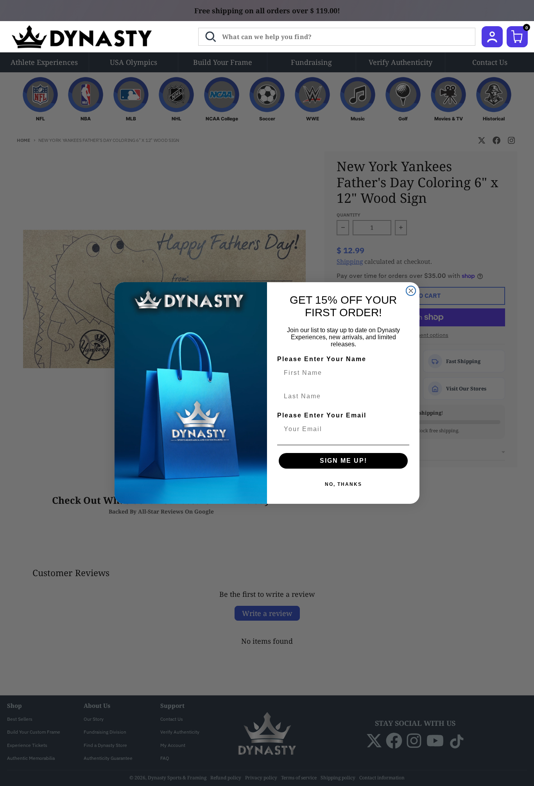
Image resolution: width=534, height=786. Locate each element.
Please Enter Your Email (321, 415)
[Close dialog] (411, 290)
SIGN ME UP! (343, 460)
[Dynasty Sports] (92, 37)
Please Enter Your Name (321, 359)
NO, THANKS (343, 484)
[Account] (492, 36)
